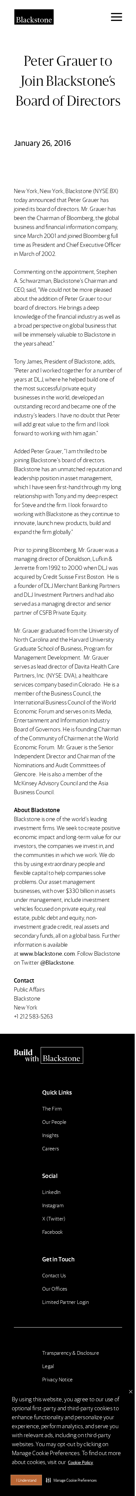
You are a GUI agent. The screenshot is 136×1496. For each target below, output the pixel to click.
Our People (54, 1121)
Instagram (53, 1205)
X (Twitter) (54, 1218)
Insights (50, 1134)
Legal (48, 1365)
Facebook (52, 1231)
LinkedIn (51, 1191)
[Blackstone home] (68, 1055)
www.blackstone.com (47, 953)
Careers (50, 1148)
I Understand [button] (26, 1480)
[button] (71, 1480)
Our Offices (54, 1288)
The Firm (52, 1108)
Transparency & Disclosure (70, 1352)
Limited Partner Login (65, 1301)
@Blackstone (57, 962)
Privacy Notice (57, 1379)
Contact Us (54, 1275)
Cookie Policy (80, 1462)
